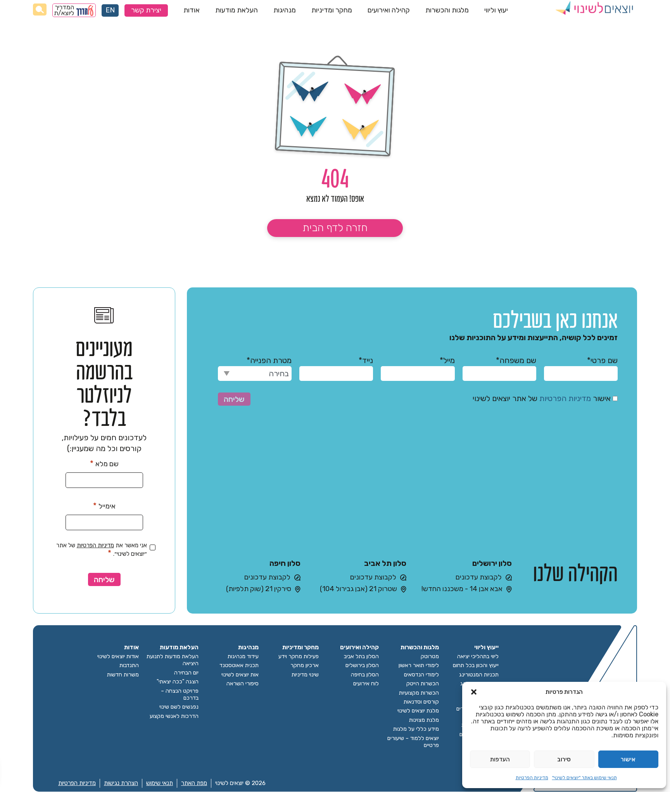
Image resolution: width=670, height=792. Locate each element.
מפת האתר (194, 783)
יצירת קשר (146, 10)
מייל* (447, 360)
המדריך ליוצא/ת (64, 10)
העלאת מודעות (236, 10)
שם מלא (104, 463)
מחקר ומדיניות (331, 10)
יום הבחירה (186, 672)
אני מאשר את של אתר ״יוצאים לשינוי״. (101, 549)
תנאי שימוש (159, 783)
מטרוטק (430, 656)
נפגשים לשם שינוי (179, 707)
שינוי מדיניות (305, 674)
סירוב (564, 759)
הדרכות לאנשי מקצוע (174, 716)
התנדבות (129, 665)
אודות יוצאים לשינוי (118, 656)
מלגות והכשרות (447, 10)
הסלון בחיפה (365, 674)
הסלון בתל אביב (361, 656)
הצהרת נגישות (121, 783)
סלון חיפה (284, 563)
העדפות (500, 759)
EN (110, 10)
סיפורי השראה (242, 683)
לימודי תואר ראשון (419, 665)
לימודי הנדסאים (421, 674)
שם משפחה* (516, 360)
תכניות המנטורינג (479, 674)
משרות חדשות (123, 674)
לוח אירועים (366, 683)
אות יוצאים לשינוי (240, 674)
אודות (191, 10)
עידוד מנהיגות (243, 656)
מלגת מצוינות (424, 720)
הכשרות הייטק (422, 683)
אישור (628, 759)
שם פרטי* (602, 360)
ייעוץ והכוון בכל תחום (476, 665)
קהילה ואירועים (389, 10)
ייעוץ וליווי (486, 647)
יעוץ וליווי (496, 10)
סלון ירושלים (492, 563)
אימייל (104, 505)
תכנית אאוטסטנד (239, 665)
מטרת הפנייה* (269, 360)
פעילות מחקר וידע (298, 656)
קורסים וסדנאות (421, 702)
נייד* (366, 360)
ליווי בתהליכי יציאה (478, 656)
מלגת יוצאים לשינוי (418, 710)
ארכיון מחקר (304, 665)
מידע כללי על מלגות (416, 729)
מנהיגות (284, 10)
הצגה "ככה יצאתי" (178, 681)
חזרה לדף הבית (335, 227)
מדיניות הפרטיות (532, 777)
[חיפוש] (40, 9)
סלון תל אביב (385, 563)
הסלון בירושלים (362, 665)
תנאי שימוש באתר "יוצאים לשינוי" (584, 777)
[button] (474, 692)
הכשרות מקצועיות (419, 693)
